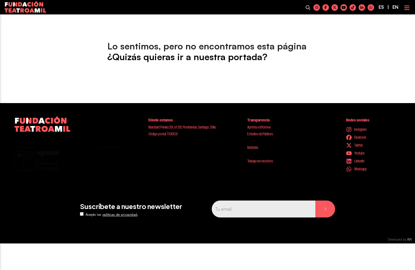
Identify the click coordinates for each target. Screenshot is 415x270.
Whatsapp (360, 169)
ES (381, 7)
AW (409, 239)
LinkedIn (359, 161)
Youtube (359, 153)
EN (395, 7)
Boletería (252, 147)
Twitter (358, 145)
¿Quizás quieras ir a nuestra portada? (187, 56)
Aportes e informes (259, 127)
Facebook (360, 137)
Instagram (360, 129)
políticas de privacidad (119, 214)
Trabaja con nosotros (260, 161)
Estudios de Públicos (260, 134)
